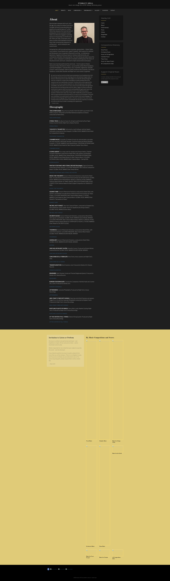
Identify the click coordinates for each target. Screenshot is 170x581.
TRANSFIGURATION (55, 270)
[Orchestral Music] (91, 495)
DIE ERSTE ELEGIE (54, 226)
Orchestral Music (105, 52)
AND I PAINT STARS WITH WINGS (58, 305)
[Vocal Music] (91, 390)
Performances (87, 10)
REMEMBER (52, 278)
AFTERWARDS (53, 295)
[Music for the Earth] (117, 448)
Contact (113, 10)
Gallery (97, 10)
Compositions (77, 10)
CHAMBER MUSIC (54, 148)
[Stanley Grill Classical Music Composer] (85, 4)
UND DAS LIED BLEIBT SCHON (58, 253)
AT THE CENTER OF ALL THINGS (58, 322)
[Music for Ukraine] (104, 552)
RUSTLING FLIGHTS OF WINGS (58, 313)
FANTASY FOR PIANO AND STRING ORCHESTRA (63, 172)
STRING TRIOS (53, 126)
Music (69, 10)
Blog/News (105, 10)
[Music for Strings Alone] (117, 390)
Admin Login (94, 577)
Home (102, 23)
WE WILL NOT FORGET (56, 212)
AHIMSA (51, 245)
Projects (63, 10)
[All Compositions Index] (117, 552)
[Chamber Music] (104, 390)
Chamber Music (105, 56)
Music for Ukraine (103, 557)
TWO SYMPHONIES (55, 117)
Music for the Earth (117, 453)
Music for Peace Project (107, 61)
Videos (103, 32)
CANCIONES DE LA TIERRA (57, 262)
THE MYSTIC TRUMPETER (56, 136)
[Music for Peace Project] (91, 552)
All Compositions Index (107, 63)
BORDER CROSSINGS (55, 286)
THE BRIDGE (53, 237)
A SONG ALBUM (54, 162)
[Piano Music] (104, 495)
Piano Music (104, 59)
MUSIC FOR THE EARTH (56, 188)
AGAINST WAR (53, 202)
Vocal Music (104, 50)
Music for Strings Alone (107, 54)
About (56, 10)
